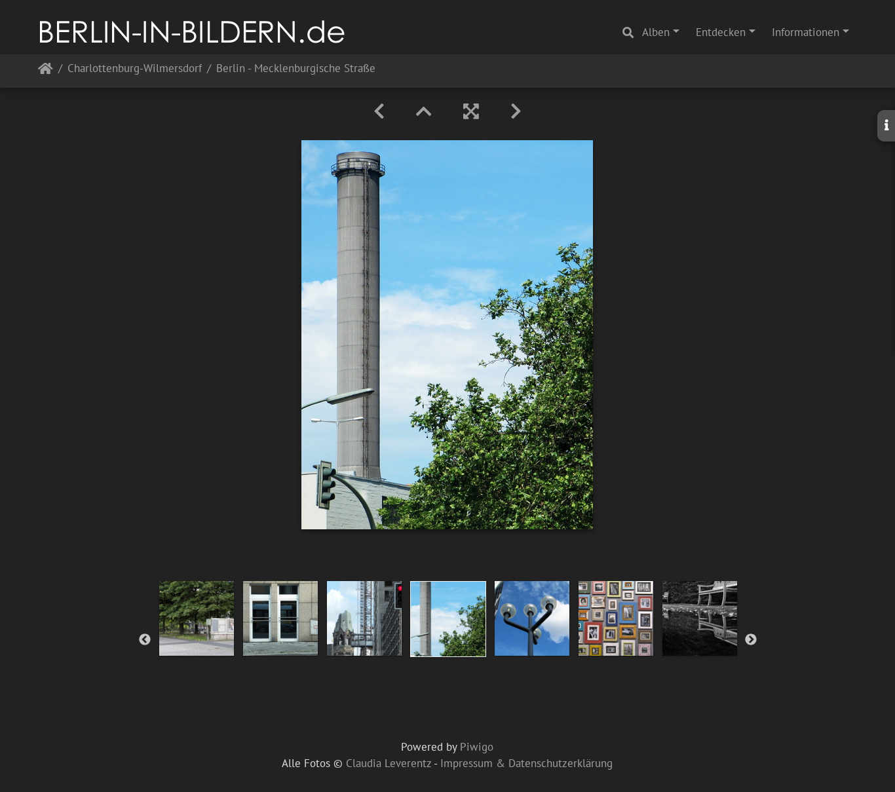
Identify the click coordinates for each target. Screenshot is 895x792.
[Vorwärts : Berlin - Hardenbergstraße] (516, 111)
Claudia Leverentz (388, 763)
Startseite (45, 71)
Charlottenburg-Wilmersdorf (134, 69)
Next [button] (750, 640)
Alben (656, 32)
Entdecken (721, 32)
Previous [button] (144, 640)
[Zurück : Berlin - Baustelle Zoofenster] (379, 111)
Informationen (805, 32)
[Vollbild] (471, 111)
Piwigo (476, 747)
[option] (196, 618)
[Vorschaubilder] (423, 111)
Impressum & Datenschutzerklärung (526, 763)
